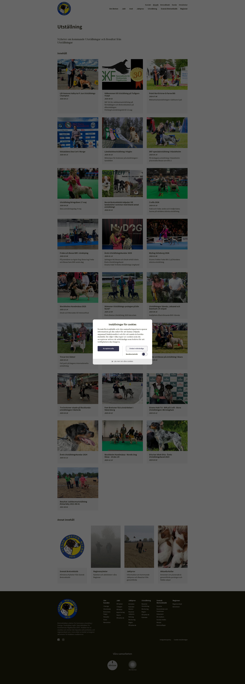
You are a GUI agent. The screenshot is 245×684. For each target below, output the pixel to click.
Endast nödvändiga (137, 348)
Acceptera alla (108, 348)
